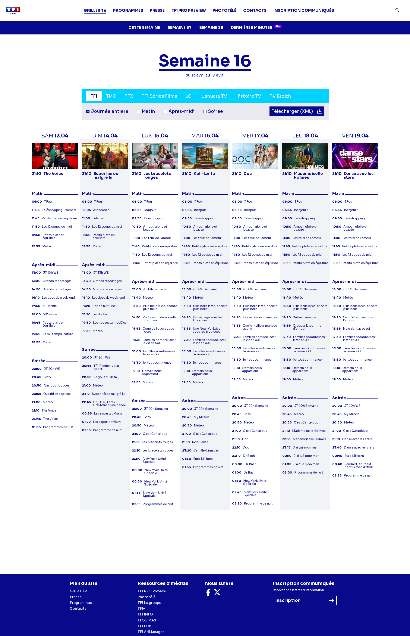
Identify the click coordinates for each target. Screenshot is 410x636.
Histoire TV (248, 96)
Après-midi (181, 111)
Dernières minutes (255, 27)
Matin (148, 111)
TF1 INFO (145, 614)
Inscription (287, 600)
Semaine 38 (211, 27)
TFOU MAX (147, 620)
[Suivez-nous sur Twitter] (217, 593)
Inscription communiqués (303, 10)
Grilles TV (95, 10)
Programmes (81, 603)
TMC (111, 96)
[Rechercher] (399, 10)
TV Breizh (280, 96)
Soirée (215, 111)
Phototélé (224, 10)
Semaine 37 (180, 27)
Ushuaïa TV (214, 96)
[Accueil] (14, 10)
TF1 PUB (144, 626)
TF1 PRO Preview (152, 591)
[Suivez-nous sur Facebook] (208, 593)
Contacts (78, 608)
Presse (157, 10)
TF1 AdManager (151, 632)
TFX (129, 96)
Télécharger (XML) (293, 111)
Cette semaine (144, 27)
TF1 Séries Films (159, 96)
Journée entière (109, 111)
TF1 (93, 96)
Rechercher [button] (396, 10)
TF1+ (141, 608)
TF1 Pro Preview (188, 10)
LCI (189, 96)
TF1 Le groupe (149, 603)
